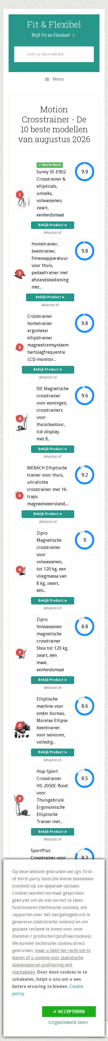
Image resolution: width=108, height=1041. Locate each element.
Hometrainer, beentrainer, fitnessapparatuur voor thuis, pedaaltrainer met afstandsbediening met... (50, 265)
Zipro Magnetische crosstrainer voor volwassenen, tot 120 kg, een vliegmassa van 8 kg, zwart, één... (51, 561)
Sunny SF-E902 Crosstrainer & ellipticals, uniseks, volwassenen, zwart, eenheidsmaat (51, 193)
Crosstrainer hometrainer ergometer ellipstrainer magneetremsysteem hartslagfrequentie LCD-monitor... (48, 338)
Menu (58, 79)
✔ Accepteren (69, 1011)
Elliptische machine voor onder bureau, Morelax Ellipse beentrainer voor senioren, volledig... (52, 720)
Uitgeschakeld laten (68, 1022)
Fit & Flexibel (54, 24)
